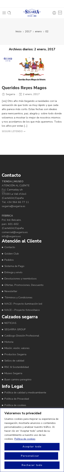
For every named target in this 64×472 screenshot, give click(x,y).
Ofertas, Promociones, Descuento (24, 285)
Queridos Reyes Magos (24, 87)
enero (38, 31)
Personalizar (30, 456)
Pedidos (9, 260)
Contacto (9, 247)
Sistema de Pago (14, 266)
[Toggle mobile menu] (4, 13)
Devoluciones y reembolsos (20, 278)
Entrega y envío (13, 272)
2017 (28, 31)
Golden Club (11, 253)
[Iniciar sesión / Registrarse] (54, 13)
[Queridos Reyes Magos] (32, 69)
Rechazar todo (32, 465)
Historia (8, 342)
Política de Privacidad (16, 398)
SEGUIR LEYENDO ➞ (13, 131)
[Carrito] (60, 12)
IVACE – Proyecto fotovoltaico (22, 310)
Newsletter (10, 291)
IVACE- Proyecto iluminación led (23, 303)
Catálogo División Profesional (21, 335)
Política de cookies (24, 439)
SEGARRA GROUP (15, 329)
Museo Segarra (13, 373)
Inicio (19, 31)
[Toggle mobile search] (9, 13)
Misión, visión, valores (17, 348)
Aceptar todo (32, 446)
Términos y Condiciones (18, 297)
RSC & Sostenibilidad (16, 367)
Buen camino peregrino (17, 379)
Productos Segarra (15, 354)
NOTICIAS (10, 323)
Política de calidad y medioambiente (25, 392)
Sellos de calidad (14, 360)
